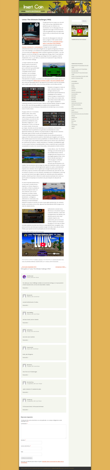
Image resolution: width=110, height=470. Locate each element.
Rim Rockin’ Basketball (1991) (28, 267)
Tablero (73, 126)
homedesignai (74, 72)
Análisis (36, 259)
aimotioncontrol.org (75, 69)
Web (22, 451)
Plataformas (74, 117)
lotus (63, 259)
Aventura (73, 88)
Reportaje (73, 121)
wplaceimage (74, 65)
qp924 (72, 78)
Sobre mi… (38, 14)
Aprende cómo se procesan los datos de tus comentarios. (42, 462)
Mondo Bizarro (74, 112)
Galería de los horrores (76, 103)
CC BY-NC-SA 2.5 (46, 468)
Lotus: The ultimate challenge (28, 261)
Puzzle (73, 119)
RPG (72, 122)
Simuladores (74, 124)
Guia (72, 106)
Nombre (23, 440)
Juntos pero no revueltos (77, 108)
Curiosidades (74, 94)
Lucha (72, 110)
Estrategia (73, 101)
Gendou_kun (30, 276)
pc (43, 261)
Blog (23, 14)
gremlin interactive (57, 259)
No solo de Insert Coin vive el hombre (79, 113)
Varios (72, 128)
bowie (72, 76)
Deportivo (73, 95)
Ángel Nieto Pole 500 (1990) (82, 76)
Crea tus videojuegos (76, 92)
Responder (25, 287)
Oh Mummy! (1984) (61, 267)
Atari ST (45, 43)
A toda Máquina (75, 83)
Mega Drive (35, 52)
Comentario (24, 423)
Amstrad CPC (30, 47)
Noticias (73, 115)
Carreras (40, 259)
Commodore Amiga (57, 41)
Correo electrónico (26, 446)
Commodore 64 (39, 47)
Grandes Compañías (76, 104)
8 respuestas (55, 261)
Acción (72, 85)
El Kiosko (73, 99)
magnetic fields (39, 261)
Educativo (73, 97)
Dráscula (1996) (79, 78)
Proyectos (30, 14)
